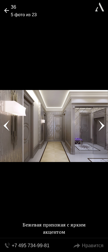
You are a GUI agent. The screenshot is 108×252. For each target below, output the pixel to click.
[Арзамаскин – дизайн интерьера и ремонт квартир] (99, 6)
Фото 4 (6, 126)
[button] (27, 23)
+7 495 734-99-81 (31, 245)
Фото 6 (101, 126)
